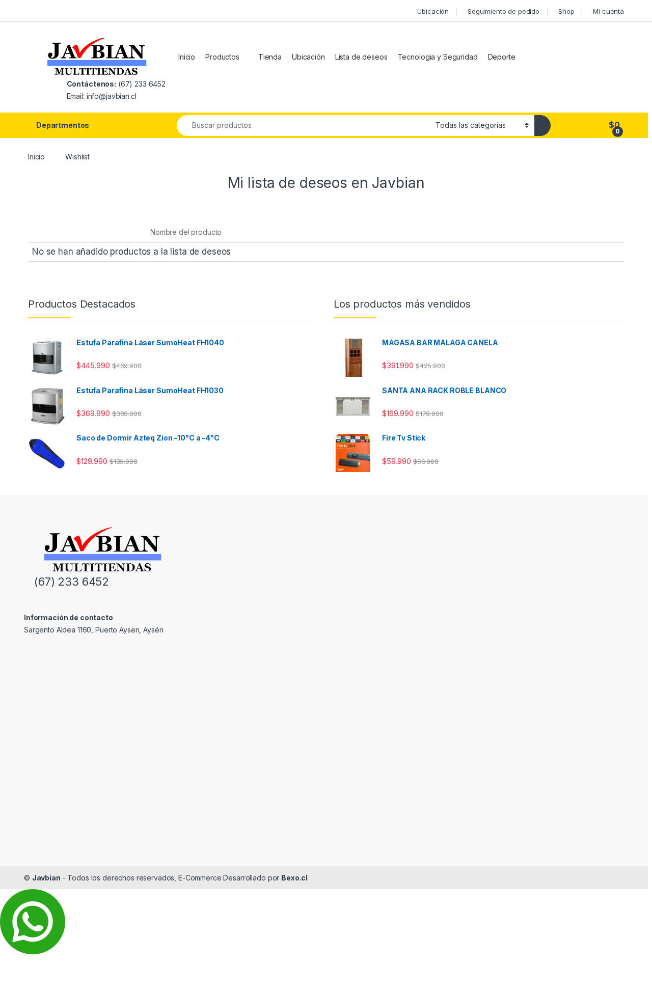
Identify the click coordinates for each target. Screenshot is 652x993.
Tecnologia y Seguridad (438, 56)
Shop (566, 11)
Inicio (186, 56)
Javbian (46, 877)
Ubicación (433, 11)
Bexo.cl (294, 877)
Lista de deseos (361, 56)
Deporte (501, 56)
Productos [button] (222, 56)
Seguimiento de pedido (503, 11)
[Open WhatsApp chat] (32, 921)
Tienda (270, 56)
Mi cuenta (608, 11)
